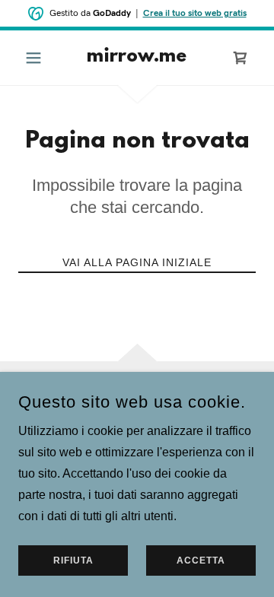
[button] (36, 58)
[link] (137, 58)
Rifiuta (73, 560)
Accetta (201, 560)
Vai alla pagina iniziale (137, 262)
